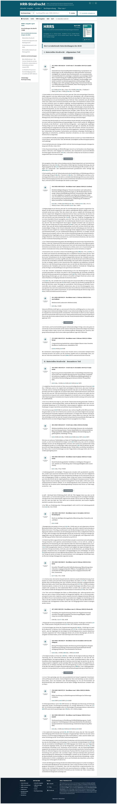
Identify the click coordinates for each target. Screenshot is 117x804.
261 (77, 383)
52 (57, 91)
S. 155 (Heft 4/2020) (68, 159)
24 (53, 203)
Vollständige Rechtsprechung (26, 79)
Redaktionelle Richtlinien (24, 792)
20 (90, 742)
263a (54, 348)
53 (57, 167)
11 (93, 705)
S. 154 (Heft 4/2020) (68, 58)
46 (63, 203)
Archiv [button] (37, 8)
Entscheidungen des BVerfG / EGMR (29, 29)
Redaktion (23, 795)
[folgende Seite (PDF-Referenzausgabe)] (74, 58)
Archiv (32, 19)
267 (72, 205)
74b (67, 709)
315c (81, 203)
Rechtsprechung (50, 8)
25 (53, 306)
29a (68, 91)
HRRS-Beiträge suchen (38, 786)
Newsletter (81, 787)
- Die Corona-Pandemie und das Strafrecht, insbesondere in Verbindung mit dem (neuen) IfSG (29, 63)
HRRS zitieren (24, 787)
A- (93, 3)
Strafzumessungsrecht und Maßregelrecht (29, 42)
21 (65, 744)
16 (64, 383)
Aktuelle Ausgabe (26, 8)
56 (53, 729)
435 (61, 700)
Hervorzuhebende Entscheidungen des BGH (29, 34)
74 (67, 700)
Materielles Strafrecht (28, 38)
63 (63, 729)
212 (44, 547)
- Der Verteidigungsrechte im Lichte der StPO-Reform (29, 72)
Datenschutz (61, 798)
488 (65, 653)
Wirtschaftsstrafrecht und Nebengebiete (29, 51)
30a (78, 89)
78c (60, 89)
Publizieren (24, 789)
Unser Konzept (24, 783)
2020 (48, 19)
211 (54, 469)
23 (89, 252)
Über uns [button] (61, 8)
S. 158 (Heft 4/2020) (68, 672)
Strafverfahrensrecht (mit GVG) (29, 46)
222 (71, 437)
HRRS (67, 787)
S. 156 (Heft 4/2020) (68, 322)
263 (54, 653)
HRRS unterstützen (25, 785)
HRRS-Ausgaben (40, 19)
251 (54, 437)
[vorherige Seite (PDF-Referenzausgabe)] (63, 58)
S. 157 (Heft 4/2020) (68, 490)
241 (70, 203)
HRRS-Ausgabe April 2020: (28, 24)
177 (54, 576)
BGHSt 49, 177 (46, 170)
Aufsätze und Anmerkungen (29, 56)
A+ (95, 3)
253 (54, 383)
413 (54, 700)
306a (79, 252)
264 (85, 437)
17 (53, 89)
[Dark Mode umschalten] (90, 3)
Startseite (25, 19)
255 (77, 729)
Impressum (55, 798)
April (52, 19)
